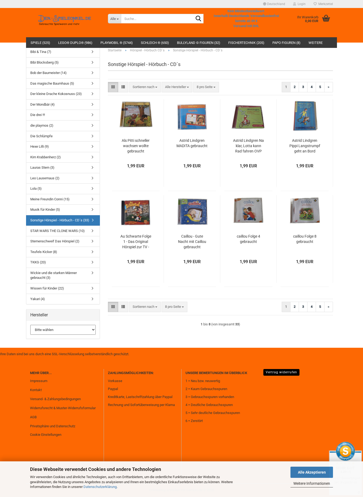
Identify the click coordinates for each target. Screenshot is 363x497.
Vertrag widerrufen (281, 372)
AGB (33, 417)
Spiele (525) (40, 43)
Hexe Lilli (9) (39, 146)
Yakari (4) (37, 299)
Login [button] (301, 4)
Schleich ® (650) (155, 43)
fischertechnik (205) (246, 43)
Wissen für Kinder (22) (47, 288)
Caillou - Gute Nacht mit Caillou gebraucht (192, 241)
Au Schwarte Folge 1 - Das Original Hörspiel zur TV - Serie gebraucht (135, 242)
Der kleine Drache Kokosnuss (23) (56, 94)
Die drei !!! (37, 115)
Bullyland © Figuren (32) (198, 43)
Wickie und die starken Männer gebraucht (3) (53, 275)
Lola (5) (36, 188)
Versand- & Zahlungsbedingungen (55, 399)
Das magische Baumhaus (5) (52, 83)
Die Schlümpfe (41, 136)
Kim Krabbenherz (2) (45, 157)
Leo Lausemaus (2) (45, 178)
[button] (274, 4)
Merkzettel (325, 4)
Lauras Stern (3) (42, 167)
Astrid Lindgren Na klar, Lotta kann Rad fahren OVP (248, 145)
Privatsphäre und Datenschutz (52, 426)
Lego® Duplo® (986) (75, 43)
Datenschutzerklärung (100, 487)
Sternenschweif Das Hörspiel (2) (54, 241)
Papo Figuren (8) (286, 43)
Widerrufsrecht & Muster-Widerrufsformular (63, 408)
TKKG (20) (38, 262)
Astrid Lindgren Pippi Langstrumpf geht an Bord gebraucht (304, 146)
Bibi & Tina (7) (40, 52)
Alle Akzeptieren (312, 472)
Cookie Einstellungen (45, 435)
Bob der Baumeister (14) (48, 73)
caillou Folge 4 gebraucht (248, 239)
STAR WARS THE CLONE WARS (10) (57, 231)
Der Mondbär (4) (42, 104)
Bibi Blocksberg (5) (44, 62)
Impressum (38, 381)
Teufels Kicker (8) (43, 252)
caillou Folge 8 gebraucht (304, 239)
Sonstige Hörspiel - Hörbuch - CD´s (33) (59, 220)
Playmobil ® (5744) (116, 43)
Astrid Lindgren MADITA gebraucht (192, 143)
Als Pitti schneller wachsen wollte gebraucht (136, 145)
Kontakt (36, 390)
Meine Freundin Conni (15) (50, 199)
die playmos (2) (41, 125)
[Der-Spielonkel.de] (65, 22)
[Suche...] (198, 19)
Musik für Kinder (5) (45, 210)
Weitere (316, 43)
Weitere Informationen (311, 483)
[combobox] (145, 87)
